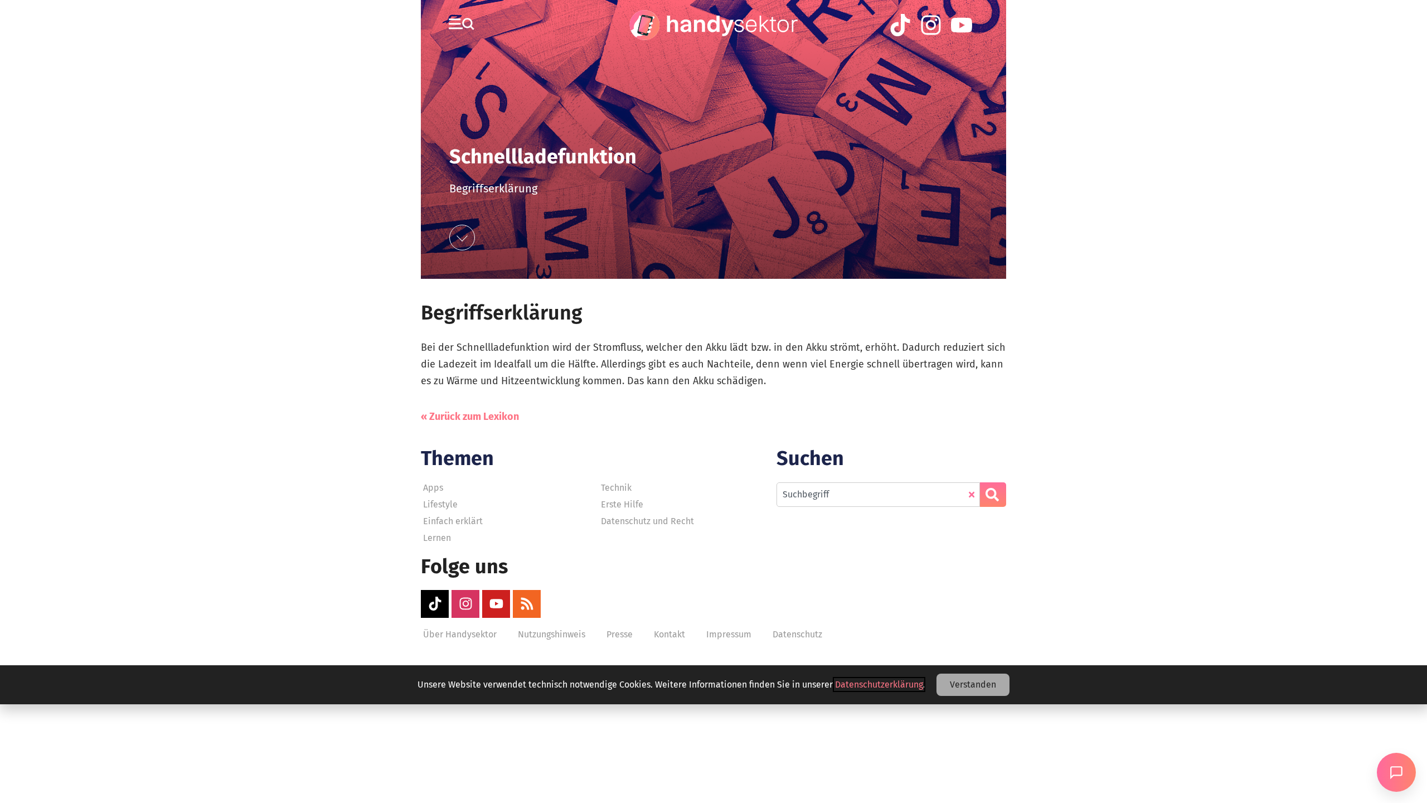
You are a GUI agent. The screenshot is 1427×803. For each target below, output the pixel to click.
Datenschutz (797, 634)
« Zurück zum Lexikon (470, 416)
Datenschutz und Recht (647, 521)
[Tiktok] (435, 604)
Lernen (437, 538)
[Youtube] (496, 604)
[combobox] (878, 494)
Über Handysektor (460, 634)
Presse (619, 634)
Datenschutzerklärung (879, 684)
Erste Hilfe (622, 504)
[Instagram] (465, 604)
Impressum (728, 634)
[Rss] (527, 604)
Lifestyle (440, 504)
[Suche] (993, 494)
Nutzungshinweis (551, 634)
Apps (433, 487)
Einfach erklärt (453, 521)
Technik (616, 487)
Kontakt (669, 634)
